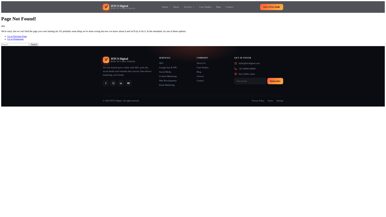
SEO (161, 63)
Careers (200, 76)
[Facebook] (106, 83)
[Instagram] (113, 83)
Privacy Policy (258, 101)
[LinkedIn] (121, 83)
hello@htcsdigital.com (249, 63)
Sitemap (279, 101)
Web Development (168, 80)
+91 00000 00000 (247, 69)
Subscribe (275, 81)
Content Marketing (168, 76)
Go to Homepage (15, 39)
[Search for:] (15, 44)
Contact (229, 7)
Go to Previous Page (17, 36)
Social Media (165, 72)
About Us (201, 63)
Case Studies (205, 7)
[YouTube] (128, 83)
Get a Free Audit (271, 7)
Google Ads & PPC (168, 67)
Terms (270, 101)
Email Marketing (167, 85)
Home (165, 7)
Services (188, 7)
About (176, 7)
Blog (218, 7)
